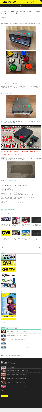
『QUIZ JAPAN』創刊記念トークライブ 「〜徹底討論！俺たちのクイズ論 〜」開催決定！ (36, 239)
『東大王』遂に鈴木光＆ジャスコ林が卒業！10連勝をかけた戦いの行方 (16, 378)
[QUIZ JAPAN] (9, 2)
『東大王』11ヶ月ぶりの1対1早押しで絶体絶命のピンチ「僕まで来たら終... (16, 374)
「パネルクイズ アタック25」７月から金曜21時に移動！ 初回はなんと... (16, 339)
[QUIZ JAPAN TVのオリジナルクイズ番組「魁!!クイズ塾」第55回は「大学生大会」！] (16, 234)
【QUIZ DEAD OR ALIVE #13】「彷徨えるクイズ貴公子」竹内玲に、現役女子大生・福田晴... (36, 225)
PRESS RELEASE (12, 209)
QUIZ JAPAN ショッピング (6, 362)
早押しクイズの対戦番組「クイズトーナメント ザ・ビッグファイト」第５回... (16, 343)
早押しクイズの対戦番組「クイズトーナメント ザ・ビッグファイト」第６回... (16, 335)
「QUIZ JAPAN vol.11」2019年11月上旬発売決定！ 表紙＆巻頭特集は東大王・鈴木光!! (16, 225)
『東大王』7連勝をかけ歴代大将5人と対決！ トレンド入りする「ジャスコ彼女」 (26, 225)
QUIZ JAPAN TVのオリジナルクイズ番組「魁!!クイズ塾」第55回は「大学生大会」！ (16, 239)
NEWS (2, 209)
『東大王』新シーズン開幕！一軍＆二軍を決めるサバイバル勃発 (15, 382)
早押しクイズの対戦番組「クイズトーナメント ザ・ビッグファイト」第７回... (16, 331)
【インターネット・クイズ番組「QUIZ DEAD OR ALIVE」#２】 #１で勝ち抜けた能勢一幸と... (5, 239)
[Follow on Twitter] (32, 2)
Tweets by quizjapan (3, 324)
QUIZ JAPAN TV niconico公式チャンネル (9, 363)
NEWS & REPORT (6, 209)
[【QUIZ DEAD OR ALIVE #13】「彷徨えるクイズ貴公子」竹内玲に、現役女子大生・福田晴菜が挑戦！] (36, 222)
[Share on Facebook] (30, 2)
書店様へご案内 (4, 361)
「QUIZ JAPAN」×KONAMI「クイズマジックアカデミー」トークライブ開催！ (5, 225)
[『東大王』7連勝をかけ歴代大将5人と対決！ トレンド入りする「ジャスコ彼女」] (26, 222)
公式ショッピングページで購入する (9, 316)
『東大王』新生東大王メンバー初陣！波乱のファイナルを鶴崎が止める (16, 386)
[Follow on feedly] (33, 2)
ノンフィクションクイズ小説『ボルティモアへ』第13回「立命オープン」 (26, 239)
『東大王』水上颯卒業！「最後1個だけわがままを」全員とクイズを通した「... (17, 370)
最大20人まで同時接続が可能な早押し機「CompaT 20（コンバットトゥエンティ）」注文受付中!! (20, 180)
